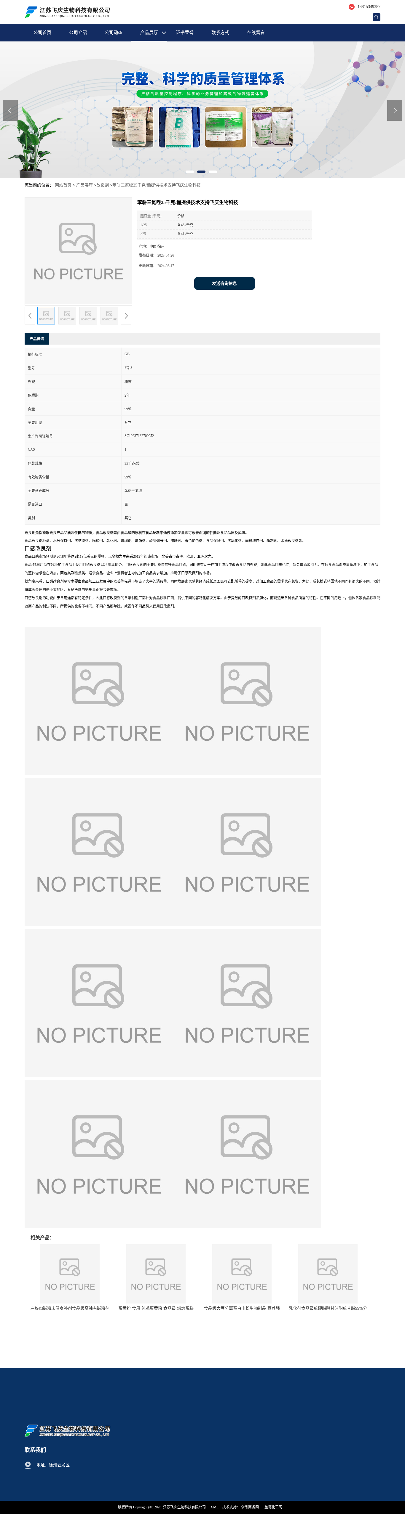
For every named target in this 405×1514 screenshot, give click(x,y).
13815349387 (369, 6)
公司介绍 (78, 32)
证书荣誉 (185, 32)
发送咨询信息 (224, 283)
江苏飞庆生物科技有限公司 (184, 1507)
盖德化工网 (273, 1507)
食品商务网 (250, 1507)
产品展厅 (149, 32)
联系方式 (220, 32)
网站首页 (63, 185)
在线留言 (256, 32)
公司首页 (42, 32)
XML (215, 1507)
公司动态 (113, 32)
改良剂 (102, 185)
